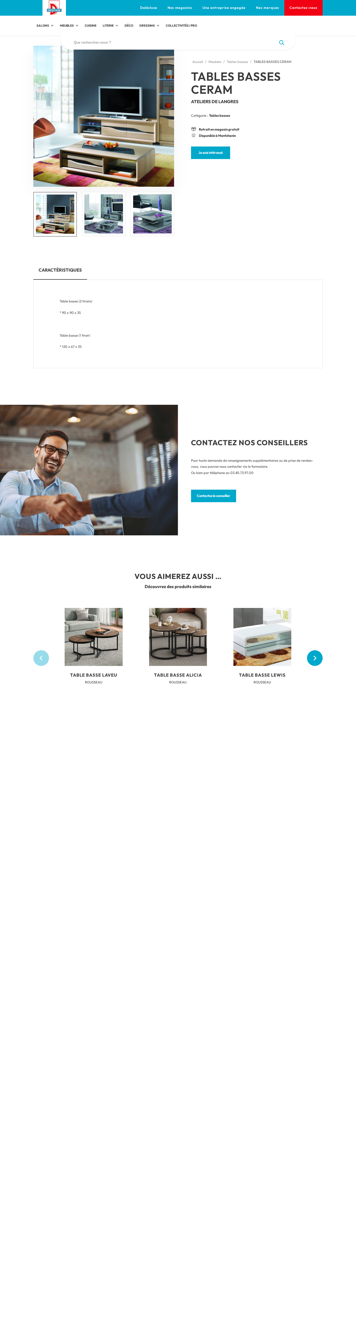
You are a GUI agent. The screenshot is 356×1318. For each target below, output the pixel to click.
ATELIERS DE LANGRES (214, 101)
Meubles (214, 62)
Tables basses (237, 62)
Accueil (197, 62)
